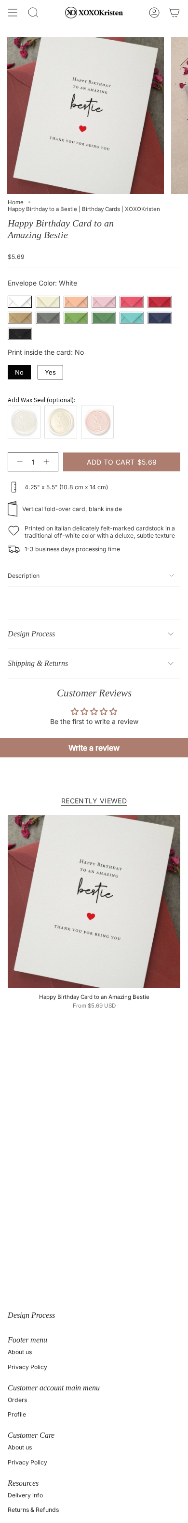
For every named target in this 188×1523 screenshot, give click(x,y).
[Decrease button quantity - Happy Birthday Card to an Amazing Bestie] (18, 461)
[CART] (174, 12)
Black (20, 334)
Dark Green (104, 318)
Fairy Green (76, 318)
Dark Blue (160, 318)
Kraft (20, 318)
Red (160, 302)
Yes (50, 370)
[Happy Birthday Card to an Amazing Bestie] (94, 901)
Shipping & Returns (38, 663)
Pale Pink (104, 302)
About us (20, 1352)
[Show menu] (12, 12)
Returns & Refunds (33, 1509)
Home (16, 202)
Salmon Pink (76, 302)
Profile (17, 1414)
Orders (17, 1399)
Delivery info (25, 1495)
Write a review (94, 748)
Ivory (48, 302)
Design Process (31, 634)
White (20, 302)
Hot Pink (132, 302)
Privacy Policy (27, 1367)
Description (24, 575)
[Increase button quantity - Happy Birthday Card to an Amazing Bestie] (48, 461)
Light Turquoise (132, 318)
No (19, 370)
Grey (48, 318)
